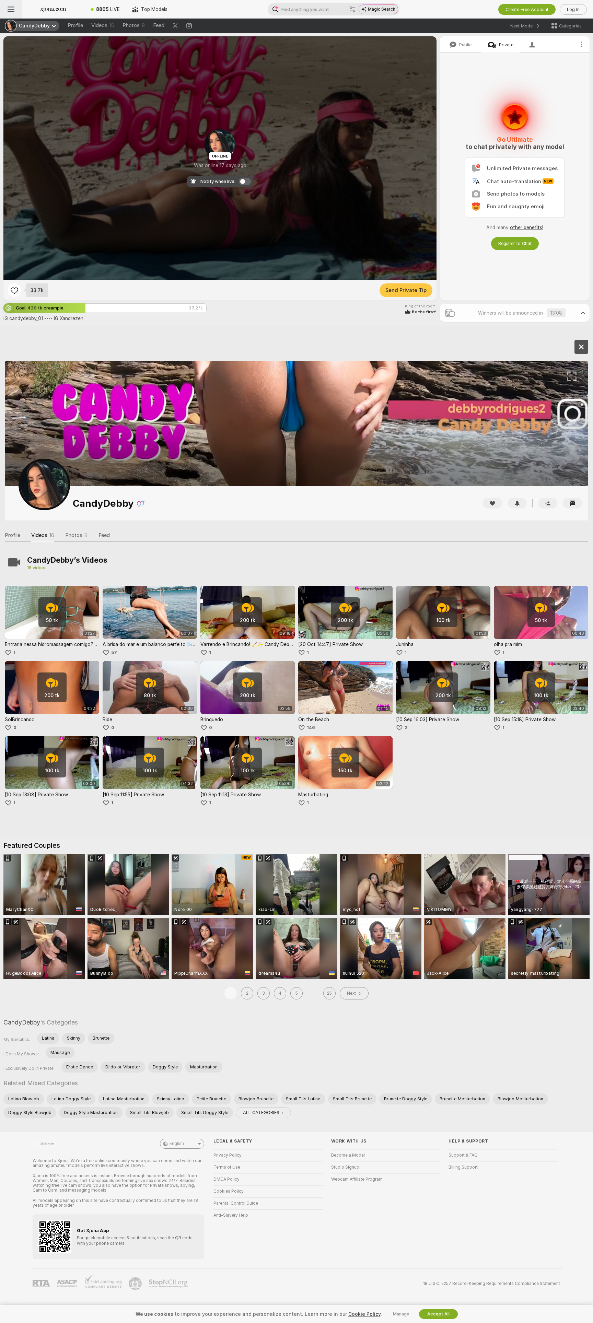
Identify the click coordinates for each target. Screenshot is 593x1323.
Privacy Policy (227, 1155)
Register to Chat (515, 243)
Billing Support (463, 1167)
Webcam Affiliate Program (357, 1179)
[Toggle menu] (11, 9)
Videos (102, 25)
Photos (134, 25)
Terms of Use (226, 1167)
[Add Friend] (547, 503)
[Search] (352, 9)
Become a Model (348, 1155)
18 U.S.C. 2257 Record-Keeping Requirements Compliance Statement (491, 1283)
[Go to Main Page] (53, 9)
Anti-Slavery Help (230, 1215)
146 (311, 727)
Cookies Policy (228, 1191)
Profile (75, 25)
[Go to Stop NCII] (169, 1283)
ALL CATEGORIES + (263, 1112)
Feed (158, 25)
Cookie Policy (364, 1314)
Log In (573, 9)
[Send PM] (572, 503)
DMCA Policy (226, 1179)
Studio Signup (345, 1167)
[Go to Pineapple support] (136, 1283)
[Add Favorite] (14, 290)
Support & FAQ (463, 1155)
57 (114, 652)
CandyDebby (21, 1022)
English (177, 1143)
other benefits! (526, 227)
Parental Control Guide (235, 1203)
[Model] (581, 347)
